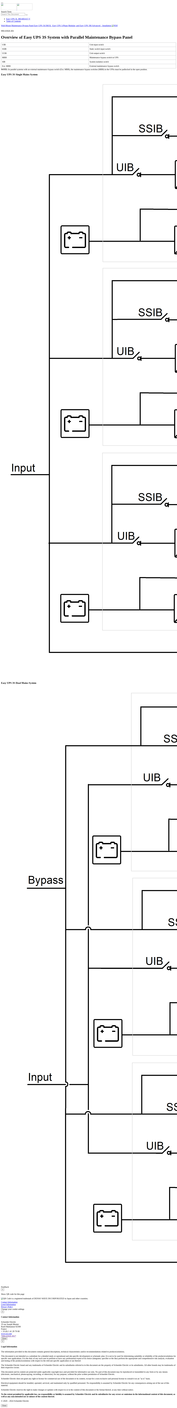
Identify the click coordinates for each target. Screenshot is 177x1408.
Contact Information (9, 1302)
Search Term (6, 12)
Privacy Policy (7, 1307)
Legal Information (8, 1304)
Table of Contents (13, 21)
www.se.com (6, 1334)
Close (4, 1339)
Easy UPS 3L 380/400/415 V (18, 19)
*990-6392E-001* (8, 1336)
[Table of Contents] (2, 28)
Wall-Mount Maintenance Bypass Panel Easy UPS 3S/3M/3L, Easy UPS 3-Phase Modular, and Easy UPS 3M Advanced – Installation (56, 26)
